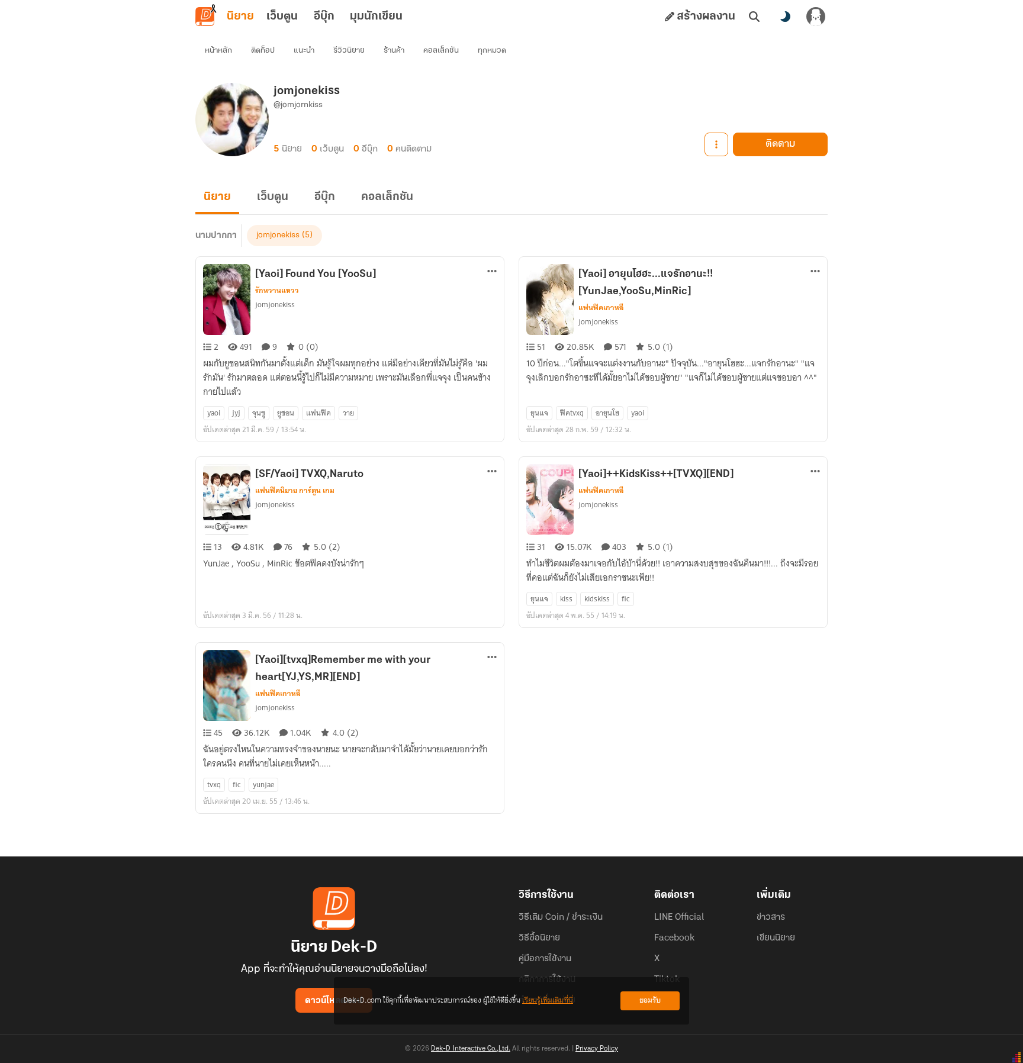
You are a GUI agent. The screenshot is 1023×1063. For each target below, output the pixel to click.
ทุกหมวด (492, 50)
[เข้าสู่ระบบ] (816, 16)
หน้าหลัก (218, 50)
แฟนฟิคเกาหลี (601, 308)
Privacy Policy (596, 1048)
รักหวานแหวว (277, 290)
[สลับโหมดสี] (785, 16)
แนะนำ (304, 50)
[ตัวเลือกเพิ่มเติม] (716, 144)
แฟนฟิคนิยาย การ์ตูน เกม (294, 490)
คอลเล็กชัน (441, 50)
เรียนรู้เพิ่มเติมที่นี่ (547, 1000)
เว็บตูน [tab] (282, 16)
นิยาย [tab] (240, 16)
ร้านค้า (394, 50)
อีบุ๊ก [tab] (324, 16)
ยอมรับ (650, 1000)
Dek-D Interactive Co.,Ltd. (470, 1048)
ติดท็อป (263, 50)
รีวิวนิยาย (349, 50)
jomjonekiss (278, 235)
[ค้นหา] (754, 16)
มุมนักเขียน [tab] (376, 16)
